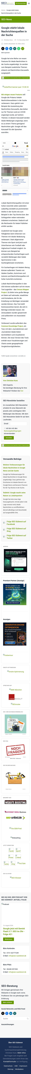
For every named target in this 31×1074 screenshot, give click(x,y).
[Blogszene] (15, 725)
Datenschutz (8, 1066)
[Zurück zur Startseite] (7, 3)
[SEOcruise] (15, 704)
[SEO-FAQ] (15, 751)
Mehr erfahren (7, 1002)
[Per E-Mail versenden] (22, 48)
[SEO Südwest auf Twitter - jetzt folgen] (7, 863)
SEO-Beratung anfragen (21, 3)
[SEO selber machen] (15, 779)
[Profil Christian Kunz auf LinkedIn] (19, 857)
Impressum (23, 1066)
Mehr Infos (21, 1053)
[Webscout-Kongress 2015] (15, 697)
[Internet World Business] (15, 812)
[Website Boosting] (15, 802)
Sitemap (10, 1069)
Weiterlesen (8, 939)
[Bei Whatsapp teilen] (18, 48)
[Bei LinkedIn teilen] (10, 48)
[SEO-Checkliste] (15, 560)
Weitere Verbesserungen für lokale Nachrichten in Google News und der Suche (14, 468)
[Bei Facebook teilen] (6, 48)
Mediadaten (19, 1069)
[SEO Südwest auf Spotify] (19, 850)
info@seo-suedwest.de (17, 956)
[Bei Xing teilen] (14, 48)
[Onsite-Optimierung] (15, 672)
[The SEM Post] (15, 828)
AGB (15, 1066)
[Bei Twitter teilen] (2, 48)
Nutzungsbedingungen (12, 431)
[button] (29, 3)
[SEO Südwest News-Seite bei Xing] (14, 863)
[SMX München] (15, 690)
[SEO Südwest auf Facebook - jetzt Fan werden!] (12, 850)
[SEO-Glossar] (15, 878)
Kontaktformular (9, 1061)
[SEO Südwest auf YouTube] (22, 863)
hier (21, 391)
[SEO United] (15, 818)
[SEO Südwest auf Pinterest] (11, 857)
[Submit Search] (28, 1019)
